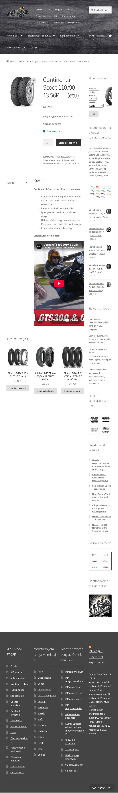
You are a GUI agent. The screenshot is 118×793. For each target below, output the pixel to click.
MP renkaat (12, 35)
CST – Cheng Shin (47, 695)
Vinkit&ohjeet (13, 47)
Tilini (49, 9)
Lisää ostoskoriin (68, 142)
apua (108, 359)
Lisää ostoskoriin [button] (18, 388)
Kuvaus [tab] (10, 182)
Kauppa (58, 9)
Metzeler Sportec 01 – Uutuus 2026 (101, 518)
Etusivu (39, 9)
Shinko (41, 754)
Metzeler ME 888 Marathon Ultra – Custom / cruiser (100, 528)
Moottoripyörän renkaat (37, 61)
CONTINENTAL (73, 163)
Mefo (40, 719)
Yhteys (33, 47)
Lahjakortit (16, 720)
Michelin (42, 731)
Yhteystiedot (74, 22)
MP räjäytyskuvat (74, 671)
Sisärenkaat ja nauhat (39, 35)
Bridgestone (44, 677)
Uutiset (69, 9)
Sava (40, 748)
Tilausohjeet (58, 22)
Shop (21, 61)
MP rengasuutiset (74, 699)
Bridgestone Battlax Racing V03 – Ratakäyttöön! (102, 508)
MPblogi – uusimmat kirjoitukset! (97, 656)
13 (64, 163)
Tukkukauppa (17, 689)
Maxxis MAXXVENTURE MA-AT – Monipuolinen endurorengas (101, 465)
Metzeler (42, 725)
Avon (40, 671)
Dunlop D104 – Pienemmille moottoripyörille (100, 477)
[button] (33, 80)
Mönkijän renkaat (19, 683)
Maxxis (41, 713)
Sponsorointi (17, 695)
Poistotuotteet (69, 16)
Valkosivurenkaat (74, 764)
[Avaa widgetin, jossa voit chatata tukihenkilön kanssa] (102, 787)
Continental (44, 689)
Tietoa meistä (42, 22)
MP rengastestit (74, 687)
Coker (41, 683)
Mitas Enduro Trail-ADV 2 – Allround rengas (101, 497)
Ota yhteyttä (17, 772)
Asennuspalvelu (43, 16)
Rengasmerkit (67, 35)
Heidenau (43, 707)
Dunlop (41, 701)
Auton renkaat (18, 677)
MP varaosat (17, 672)
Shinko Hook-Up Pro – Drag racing (101, 487)
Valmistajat (71, 770)
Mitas (41, 737)
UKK (56, 16)
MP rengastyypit (74, 693)
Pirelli (41, 742)
